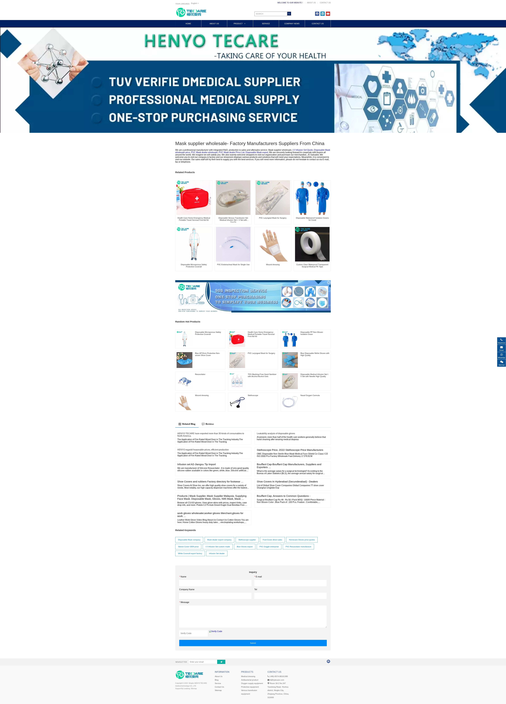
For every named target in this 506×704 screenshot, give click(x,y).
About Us (218, 676)
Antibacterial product (249, 680)
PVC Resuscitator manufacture (298, 547)
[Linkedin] (322, 14)
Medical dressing (248, 676)
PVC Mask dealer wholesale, (205, 152)
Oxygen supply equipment (252, 683)
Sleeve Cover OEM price (188, 547)
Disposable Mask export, (257, 152)
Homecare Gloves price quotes (302, 540)
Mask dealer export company (219, 540)
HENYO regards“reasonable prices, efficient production (203, 450)
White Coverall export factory (190, 553)
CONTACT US (325, 3)
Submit (253, 643)
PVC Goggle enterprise (269, 547)
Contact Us (219, 687)
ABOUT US (311, 3)
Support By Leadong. (182, 689)
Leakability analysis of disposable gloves (276, 433)
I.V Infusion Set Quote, (303, 150)
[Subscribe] (221, 662)
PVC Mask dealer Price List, (232, 152)
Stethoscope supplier (247, 540)
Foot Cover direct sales (272, 540)
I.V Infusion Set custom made (217, 547)
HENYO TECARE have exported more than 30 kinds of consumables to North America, (210, 434)
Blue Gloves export (245, 547)
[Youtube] (328, 14)
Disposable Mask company (189, 540)
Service (218, 683)
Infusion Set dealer (217, 553)
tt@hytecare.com (277, 680)
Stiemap (194, 689)
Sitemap (218, 690)
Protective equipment (250, 687)
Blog (216, 680)
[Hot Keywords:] (289, 14)
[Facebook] (317, 14)
